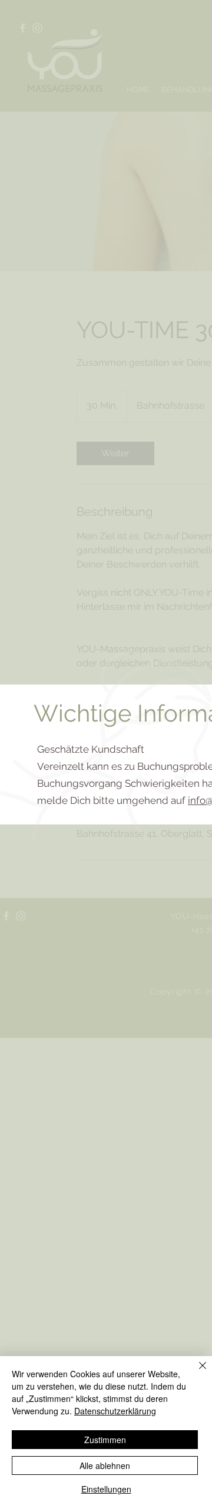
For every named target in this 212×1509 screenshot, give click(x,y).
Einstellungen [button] (106, 1489)
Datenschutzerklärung (115, 1411)
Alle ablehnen (105, 1465)
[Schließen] (195, 1372)
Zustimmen (105, 1439)
